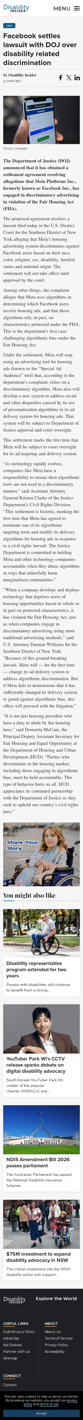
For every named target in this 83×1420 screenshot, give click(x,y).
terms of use (49, 1404)
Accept (41, 1413)
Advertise (11, 1338)
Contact (10, 1385)
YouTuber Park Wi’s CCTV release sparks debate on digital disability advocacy (35, 1065)
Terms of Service (59, 1338)
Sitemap (10, 1358)
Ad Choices (12, 1345)
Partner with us (16, 1352)
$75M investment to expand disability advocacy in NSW (38, 1257)
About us (52, 1332)
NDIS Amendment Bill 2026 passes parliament (38, 1162)
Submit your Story (19, 1332)
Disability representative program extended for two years (36, 969)
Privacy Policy (56, 1345)
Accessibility (54, 1352)
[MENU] (75, 9)
